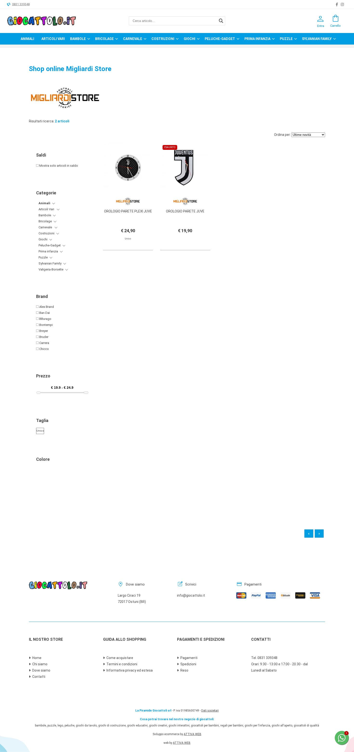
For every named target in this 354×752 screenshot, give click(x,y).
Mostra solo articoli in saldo (58, 165)
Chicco (44, 349)
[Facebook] (337, 5)
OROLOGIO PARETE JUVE (185, 211)
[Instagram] (342, 5)
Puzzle (286, 39)
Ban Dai (44, 313)
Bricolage (104, 39)
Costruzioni (162, 39)
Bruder (43, 337)
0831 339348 (21, 4)
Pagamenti (188, 658)
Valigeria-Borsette (51, 269)
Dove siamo (41, 670)
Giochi (189, 39)
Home (36, 658)
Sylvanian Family (317, 39)
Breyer (43, 331)
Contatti (38, 677)
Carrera (44, 343)
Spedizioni (188, 664)
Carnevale (132, 39)
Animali (27, 39)
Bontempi (46, 325)
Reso (184, 670)
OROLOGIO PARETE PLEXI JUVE (128, 211)
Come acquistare (119, 658)
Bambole (78, 39)
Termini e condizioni (121, 664)
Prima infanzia (257, 39)
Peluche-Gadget (220, 39)
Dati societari (210, 710)
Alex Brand (46, 307)
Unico (40, 430)
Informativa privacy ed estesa (129, 670)
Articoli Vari (53, 39)
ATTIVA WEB (192, 734)
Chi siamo (39, 664)
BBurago (45, 319)
